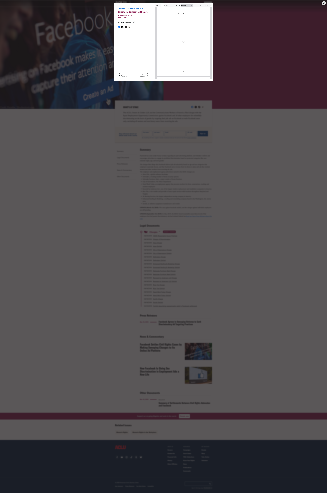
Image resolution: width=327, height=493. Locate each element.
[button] (126, 27)
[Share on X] (122, 28)
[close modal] (324, 3)
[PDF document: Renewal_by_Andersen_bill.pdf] (183, 41)
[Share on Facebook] (119, 28)
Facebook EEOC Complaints (129, 8)
